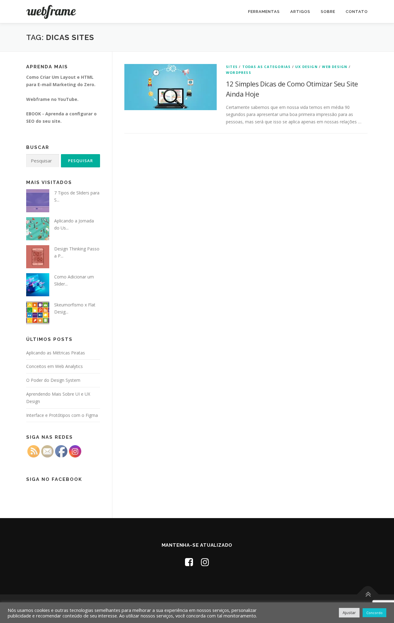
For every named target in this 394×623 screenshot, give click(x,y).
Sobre (328, 11)
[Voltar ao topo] (368, 594)
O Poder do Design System (53, 380)
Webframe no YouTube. (52, 99)
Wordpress (238, 72)
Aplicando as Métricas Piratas (55, 353)
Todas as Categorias (266, 66)
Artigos (300, 11)
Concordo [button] (374, 612)
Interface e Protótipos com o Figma (62, 415)
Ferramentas (264, 11)
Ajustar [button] (349, 612)
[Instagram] (205, 562)
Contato (357, 11)
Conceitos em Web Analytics (54, 366)
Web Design (334, 66)
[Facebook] (189, 562)
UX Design (306, 66)
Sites (232, 66)
